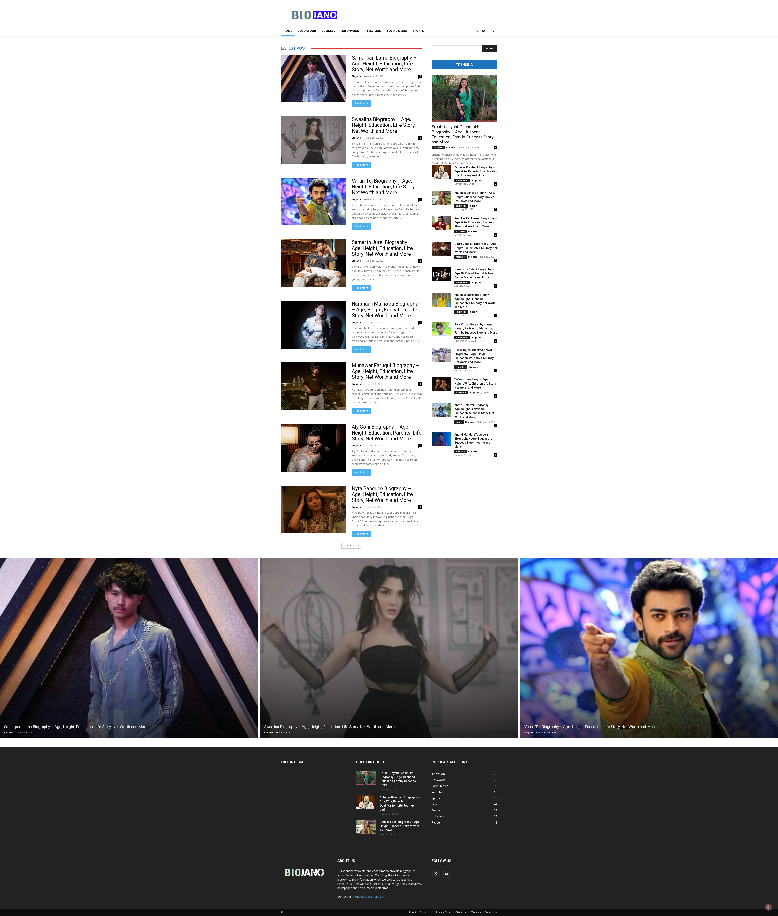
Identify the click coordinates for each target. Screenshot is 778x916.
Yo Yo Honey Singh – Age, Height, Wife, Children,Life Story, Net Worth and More (475, 383)
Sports (418, 31)
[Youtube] (483, 31)
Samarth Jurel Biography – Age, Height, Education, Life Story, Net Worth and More (382, 248)
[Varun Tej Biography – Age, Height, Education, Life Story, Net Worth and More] (313, 201)
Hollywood (350, 31)
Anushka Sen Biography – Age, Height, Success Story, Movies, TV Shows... (400, 826)
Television (373, 31)
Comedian (461, 367)
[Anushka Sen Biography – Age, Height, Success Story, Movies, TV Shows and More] (441, 198)
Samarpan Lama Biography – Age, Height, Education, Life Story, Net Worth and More (384, 63)
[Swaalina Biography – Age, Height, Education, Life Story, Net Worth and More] (313, 140)
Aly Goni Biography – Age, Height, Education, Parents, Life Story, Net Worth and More (386, 433)
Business (328, 31)
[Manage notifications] (768, 907)
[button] (492, 31)
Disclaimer (461, 912)
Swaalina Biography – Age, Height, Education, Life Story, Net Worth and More (384, 125)
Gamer (459, 422)
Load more (350, 545)
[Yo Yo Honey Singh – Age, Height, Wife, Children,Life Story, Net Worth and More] (441, 384)
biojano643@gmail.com (368, 896)
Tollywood (461, 311)
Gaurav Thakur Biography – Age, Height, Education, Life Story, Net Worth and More (475, 248)
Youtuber (460, 256)
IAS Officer (438, 147)
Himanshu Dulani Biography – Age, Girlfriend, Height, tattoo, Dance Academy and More (474, 273)
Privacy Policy (444, 912)
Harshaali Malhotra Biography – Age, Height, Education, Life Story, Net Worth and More (385, 310)
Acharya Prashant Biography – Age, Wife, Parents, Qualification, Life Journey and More (475, 171)
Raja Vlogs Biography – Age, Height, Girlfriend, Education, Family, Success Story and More (475, 328)
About (412, 912)
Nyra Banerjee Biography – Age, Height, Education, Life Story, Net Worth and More (382, 494)
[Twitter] (476, 31)
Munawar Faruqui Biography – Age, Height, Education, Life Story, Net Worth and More (385, 371)
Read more (361, 103)
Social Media (397, 31)
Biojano (356, 76)
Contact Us (426, 912)
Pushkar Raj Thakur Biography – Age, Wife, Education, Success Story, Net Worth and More (475, 222)
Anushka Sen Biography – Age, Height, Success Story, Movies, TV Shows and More (474, 197)
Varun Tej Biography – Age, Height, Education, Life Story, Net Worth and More (384, 187)
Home (288, 31)
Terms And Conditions (484, 912)
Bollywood (307, 31)
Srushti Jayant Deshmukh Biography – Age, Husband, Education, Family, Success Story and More (463, 134)
